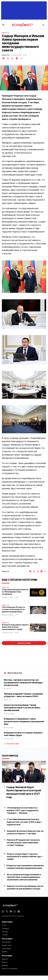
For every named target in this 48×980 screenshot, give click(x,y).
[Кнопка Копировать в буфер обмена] (20, 58)
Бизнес (5, 952)
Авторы (5, 932)
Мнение (5, 965)
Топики (5, 935)
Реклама (5, 928)
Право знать (7, 945)
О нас (4, 925)
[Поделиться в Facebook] (3, 58)
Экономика (6, 948)
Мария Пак (5, 55)
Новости (5, 32)
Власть (5, 962)
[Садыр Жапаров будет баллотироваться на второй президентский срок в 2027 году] (24, 772)
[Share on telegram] (16, 58)
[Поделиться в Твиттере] (7, 58)
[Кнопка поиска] (43, 25)
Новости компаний (9, 968)
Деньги (5, 959)
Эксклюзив (6, 942)
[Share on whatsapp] (12, 58)
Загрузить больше (24, 643)
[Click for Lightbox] (24, 276)
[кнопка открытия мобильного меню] (3, 25)
